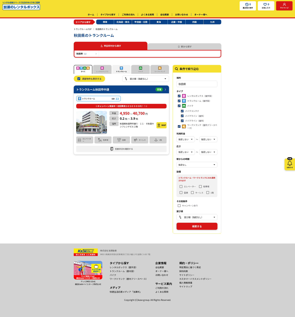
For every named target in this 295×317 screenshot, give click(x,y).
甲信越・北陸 (140, 21)
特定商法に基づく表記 (190, 267)
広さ (179, 146)
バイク (113, 274)
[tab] (184, 46)
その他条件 (182, 201)
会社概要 (164, 14)
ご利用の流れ (128, 14)
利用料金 (181, 133)
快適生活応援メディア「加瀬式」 (126, 291)
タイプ (180, 91)
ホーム (91, 14)
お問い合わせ (181, 14)
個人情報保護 (185, 282)
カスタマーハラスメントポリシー (195, 278)
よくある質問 (147, 14)
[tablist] (147, 46)
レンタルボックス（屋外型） (124, 267)
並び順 (180, 211)
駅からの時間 (183, 159)
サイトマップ (185, 286)
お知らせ (290, 163)
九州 (212, 21)
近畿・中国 (176, 21)
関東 (105, 21)
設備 (179, 171)
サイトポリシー (186, 274)
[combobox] (197, 84)
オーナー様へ (200, 14)
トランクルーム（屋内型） (123, 271)
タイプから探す (108, 14)
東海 (159, 21)
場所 (179, 77)
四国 (194, 21)
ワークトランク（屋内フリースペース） (129, 278)
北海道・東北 (122, 21)
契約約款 (183, 271)
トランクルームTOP (83, 29)
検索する (197, 226)
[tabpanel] (147, 54)
